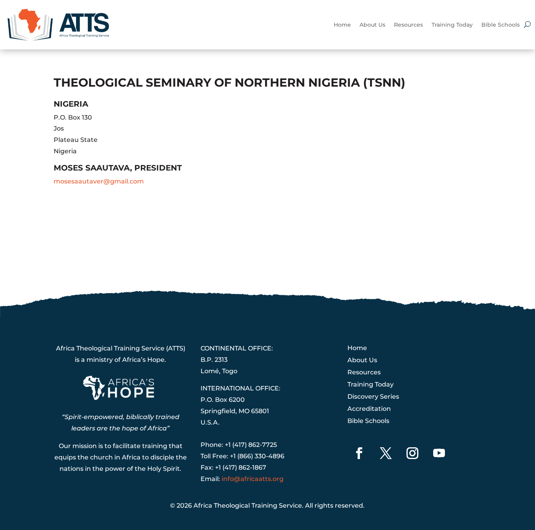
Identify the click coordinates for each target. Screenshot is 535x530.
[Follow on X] (386, 453)
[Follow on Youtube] (439, 453)
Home (342, 24)
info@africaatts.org (253, 479)
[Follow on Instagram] (412, 453)
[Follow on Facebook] (359, 453)
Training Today (452, 24)
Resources (408, 24)
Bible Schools (500, 24)
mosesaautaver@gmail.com (99, 181)
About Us (372, 24)
